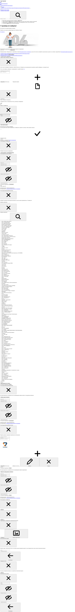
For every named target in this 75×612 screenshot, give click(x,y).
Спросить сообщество (4, 54)
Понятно (2, 509)
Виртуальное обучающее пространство (16, 53)
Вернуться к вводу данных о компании (7, 471)
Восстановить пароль (4, 124)
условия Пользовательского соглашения (13, 188)
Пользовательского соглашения (25, 51)
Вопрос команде (11, 54)
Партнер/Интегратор (10, 152)
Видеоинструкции (26, 53)
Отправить (2, 98)
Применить (2, 381)
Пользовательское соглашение (5, 55)
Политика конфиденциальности (16, 55)
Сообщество (2, 9)
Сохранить (2, 537)
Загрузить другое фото (16, 537)
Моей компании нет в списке (5, 383)
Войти (10, 384)
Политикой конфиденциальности (66, 51)
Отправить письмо (4, 551)
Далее (2, 382)
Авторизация (11, 184)
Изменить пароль (3, 602)
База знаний (7, 9)
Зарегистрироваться (12, 140)
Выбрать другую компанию (5, 397)
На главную (2, 31)
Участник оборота (3, 152)
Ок (1, 103)
